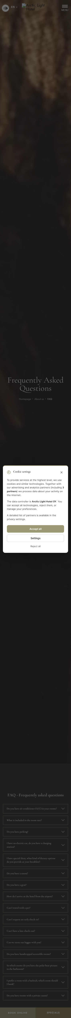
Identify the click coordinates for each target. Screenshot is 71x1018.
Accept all (35, 528)
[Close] (61, 472)
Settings (36, 538)
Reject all (35, 546)
